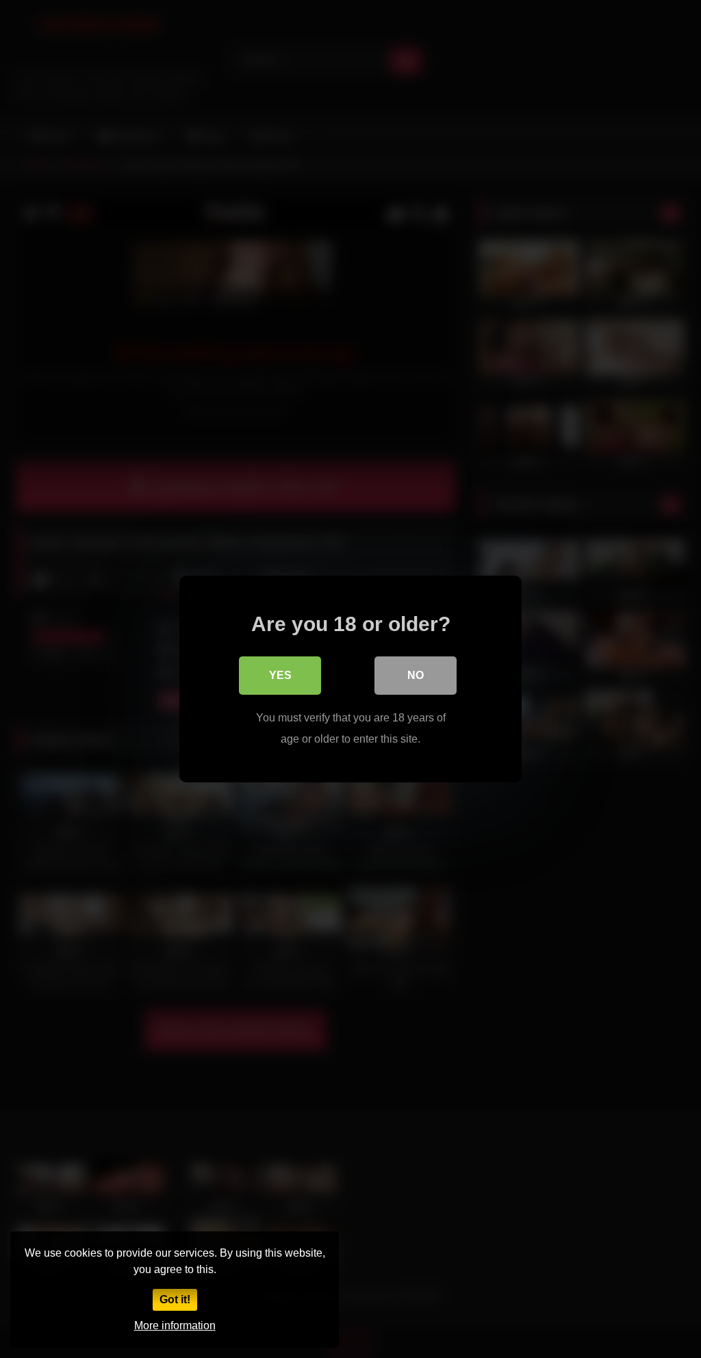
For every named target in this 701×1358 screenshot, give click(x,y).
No (415, 675)
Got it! (175, 1299)
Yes (280, 675)
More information (175, 1325)
